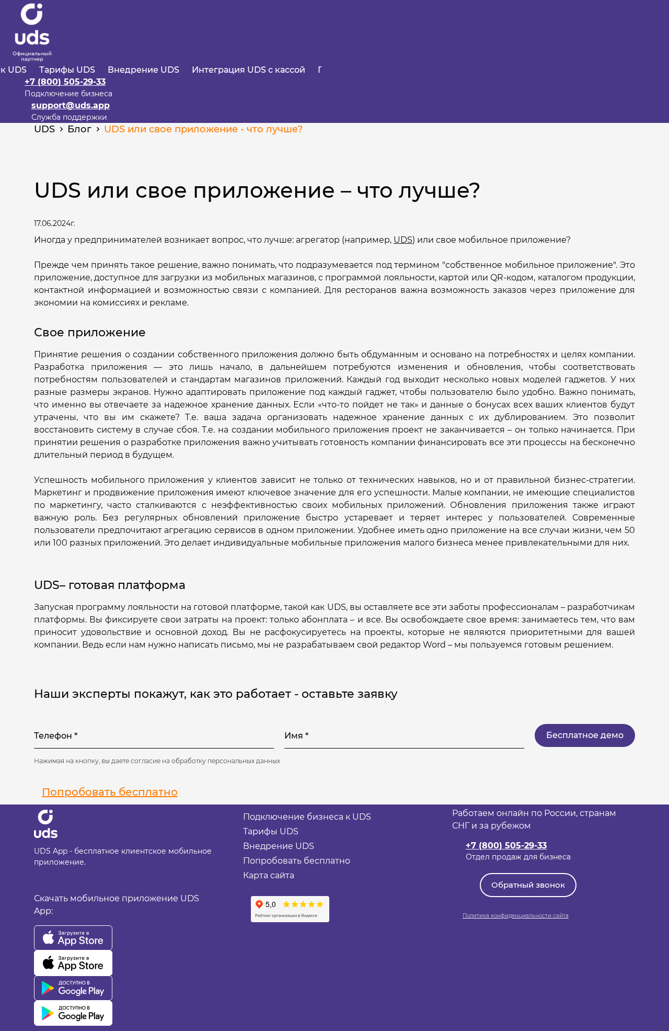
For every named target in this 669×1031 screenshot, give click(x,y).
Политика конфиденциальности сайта (516, 915)
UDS (403, 240)
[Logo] (32, 32)
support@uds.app (70, 105)
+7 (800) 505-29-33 (65, 82)
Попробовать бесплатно (110, 792)
